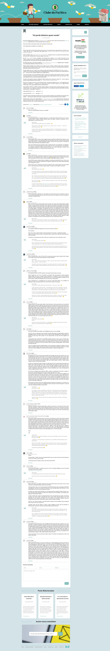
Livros (58, 24)
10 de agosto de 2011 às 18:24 (31, 405)
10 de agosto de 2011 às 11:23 (31, 138)
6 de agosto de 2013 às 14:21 (31, 541)
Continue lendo (26, 616)
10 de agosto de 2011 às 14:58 (31, 303)
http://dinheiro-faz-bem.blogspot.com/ (35, 470)
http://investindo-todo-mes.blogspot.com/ (36, 416)
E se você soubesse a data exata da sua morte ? (62, 598)
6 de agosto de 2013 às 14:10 (31, 522)
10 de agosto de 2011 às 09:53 (31, 109)
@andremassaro (46, 183)
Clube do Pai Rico (55, 9)
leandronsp (29, 226)
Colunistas (41, 104)
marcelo (28, 466)
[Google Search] (85, 32)
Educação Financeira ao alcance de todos (45, 597)
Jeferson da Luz (30, 191)
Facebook (76, 86)
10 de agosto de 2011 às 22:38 (31, 454)
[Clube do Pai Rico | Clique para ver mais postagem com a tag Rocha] (24, 31)
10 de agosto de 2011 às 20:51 (31, 417)
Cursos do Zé (68, 24)
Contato (87, 24)
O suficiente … (82, 153)
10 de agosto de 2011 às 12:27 (31, 255)
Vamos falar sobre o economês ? (29, 597)
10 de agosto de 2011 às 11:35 (31, 192)
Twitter (66, 40)
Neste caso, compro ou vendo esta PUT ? (80, 127)
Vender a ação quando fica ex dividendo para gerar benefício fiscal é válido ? (80, 124)
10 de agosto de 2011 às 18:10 (31, 330)
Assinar (60, 633)
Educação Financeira (47, 104)
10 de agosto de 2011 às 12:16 (31, 202)
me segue (25, 41)
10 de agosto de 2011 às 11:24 (31, 154)
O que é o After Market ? (79, 121)
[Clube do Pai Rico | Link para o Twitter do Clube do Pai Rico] (67, 104)
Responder (30, 112)
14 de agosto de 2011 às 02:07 (31, 467)
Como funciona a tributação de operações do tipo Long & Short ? (81, 119)
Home (22, 24)
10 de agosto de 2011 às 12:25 (31, 227)
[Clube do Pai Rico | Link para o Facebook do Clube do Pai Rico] (66, 647)
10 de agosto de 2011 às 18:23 (31, 354)
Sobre (78, 24)
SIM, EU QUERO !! (80, 57)
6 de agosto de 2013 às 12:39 (31, 482)
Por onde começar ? (34, 24)
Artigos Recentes (47, 24)
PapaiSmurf (29, 353)
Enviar (67, 583)
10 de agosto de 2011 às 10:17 (31, 116)
